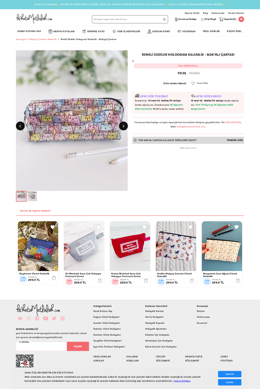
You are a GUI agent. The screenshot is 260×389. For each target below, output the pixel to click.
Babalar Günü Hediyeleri (107, 328)
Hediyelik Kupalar (155, 323)
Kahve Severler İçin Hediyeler (161, 346)
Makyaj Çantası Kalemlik (43, 39)
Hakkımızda (203, 317)
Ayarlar (229, 382)
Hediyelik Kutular (154, 311)
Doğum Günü (161, 31)
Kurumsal (202, 323)
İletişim (201, 311)
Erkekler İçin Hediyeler (157, 334)
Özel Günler (211, 31)
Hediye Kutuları (64, 31)
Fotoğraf (189, 31)
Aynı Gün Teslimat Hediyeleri (109, 346)
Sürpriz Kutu (96, 31)
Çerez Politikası (182, 381)
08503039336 (233, 122)
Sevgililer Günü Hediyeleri (107, 340)
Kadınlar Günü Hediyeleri (107, 334)
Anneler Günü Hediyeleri (106, 323)
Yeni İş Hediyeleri (128, 31)
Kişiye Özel (234, 31)
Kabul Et (230, 374)
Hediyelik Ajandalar (156, 328)
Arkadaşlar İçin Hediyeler (159, 340)
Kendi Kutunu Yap (29, 31)
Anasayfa (21, 39)
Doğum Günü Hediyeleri (106, 317)
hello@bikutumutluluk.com (191, 126)
